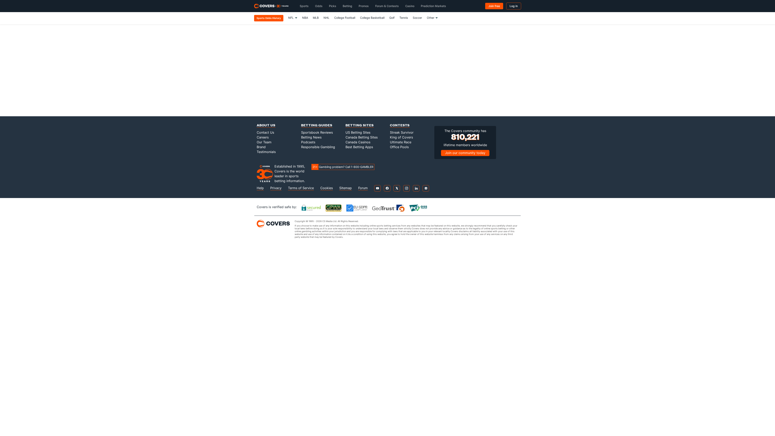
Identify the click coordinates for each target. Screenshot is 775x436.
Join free (494, 6)
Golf (392, 17)
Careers (263, 137)
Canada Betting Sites (362, 137)
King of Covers (401, 137)
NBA (305, 17)
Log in (514, 6)
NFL (291, 17)
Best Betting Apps (359, 147)
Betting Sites (360, 125)
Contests (400, 125)
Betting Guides (316, 125)
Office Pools (399, 147)
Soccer (417, 17)
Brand (261, 147)
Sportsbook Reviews (317, 132)
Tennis (403, 17)
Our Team (264, 142)
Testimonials (266, 152)
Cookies (326, 188)
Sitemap (345, 188)
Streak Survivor (402, 132)
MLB (316, 17)
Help (260, 188)
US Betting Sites (358, 132)
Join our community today (465, 153)
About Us (266, 125)
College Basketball (372, 17)
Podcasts (308, 142)
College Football (344, 17)
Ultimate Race (400, 142)
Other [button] (430, 17)
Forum (363, 188)
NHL (326, 17)
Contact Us (265, 132)
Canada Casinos (358, 142)
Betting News (311, 137)
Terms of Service (301, 188)
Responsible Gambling (318, 147)
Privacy (276, 188)
